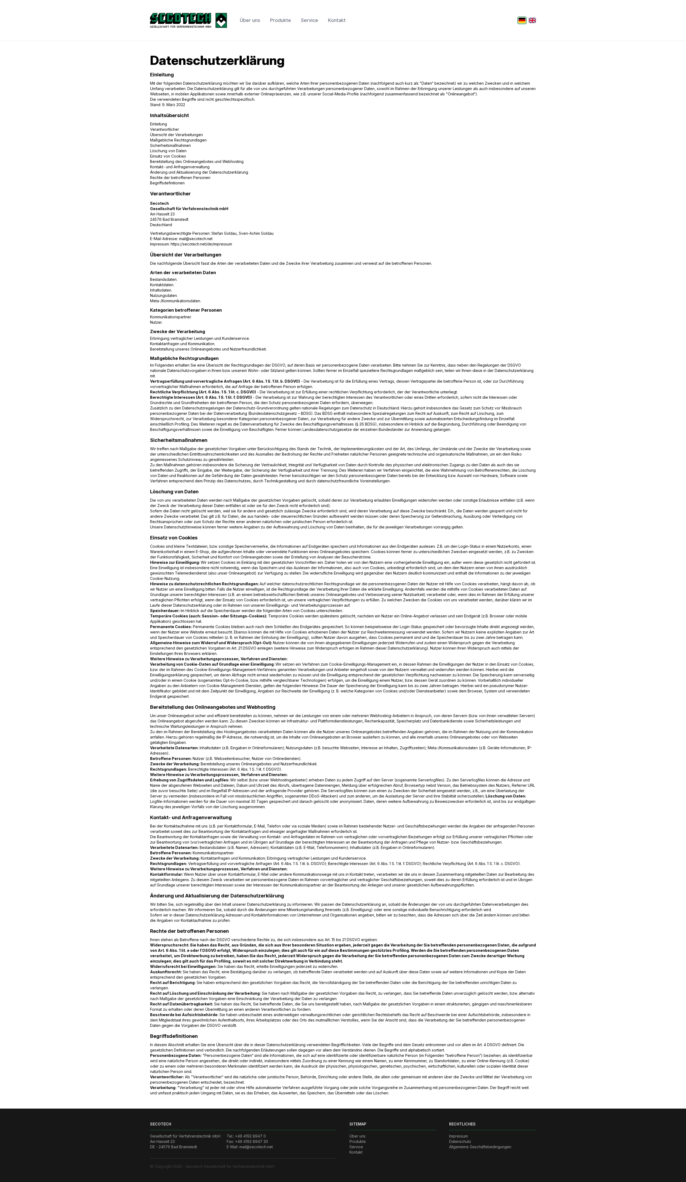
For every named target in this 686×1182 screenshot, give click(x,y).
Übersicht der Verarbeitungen (176, 134)
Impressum (458, 1136)
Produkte (280, 20)
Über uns (250, 20)
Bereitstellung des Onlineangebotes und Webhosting (197, 161)
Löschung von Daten (168, 150)
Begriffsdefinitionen (167, 183)
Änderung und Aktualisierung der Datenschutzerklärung (199, 172)
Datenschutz (460, 1141)
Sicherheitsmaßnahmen (170, 145)
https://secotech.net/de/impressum (201, 244)
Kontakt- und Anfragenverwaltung (180, 167)
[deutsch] (522, 20)
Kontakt (337, 20)
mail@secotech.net (195, 238)
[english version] (532, 20)
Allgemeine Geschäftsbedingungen (480, 1146)
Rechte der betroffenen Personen (180, 177)
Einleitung (158, 124)
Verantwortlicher (164, 129)
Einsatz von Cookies (168, 156)
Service (309, 20)
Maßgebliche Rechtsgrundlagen (178, 140)
